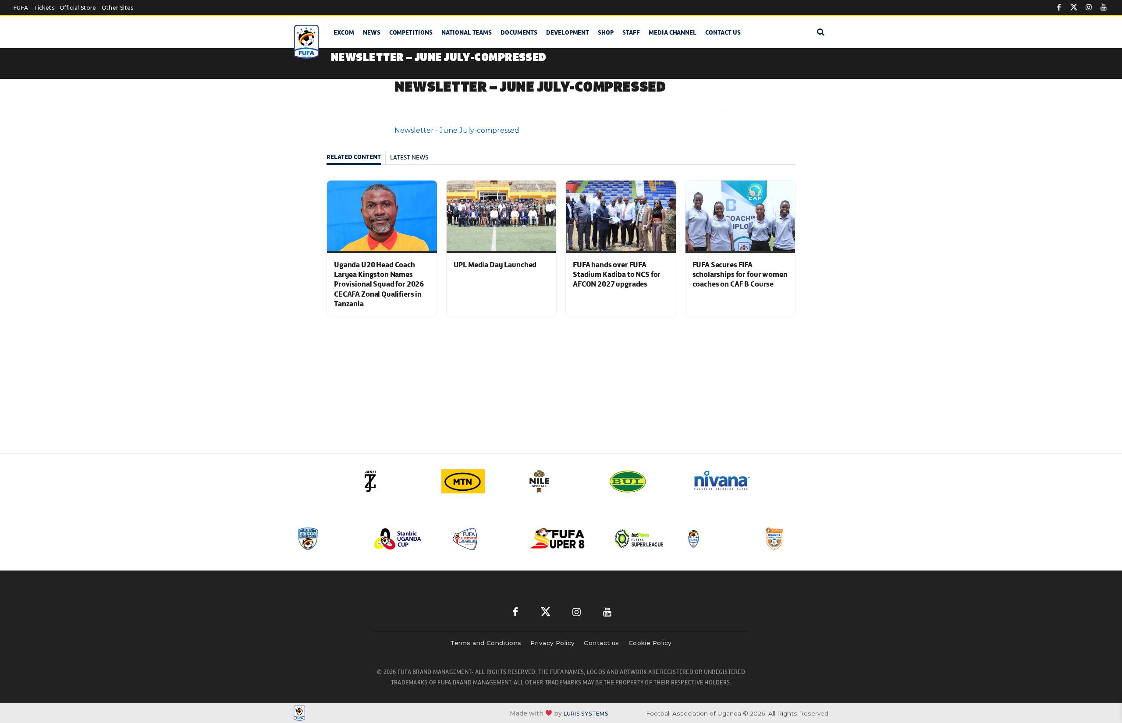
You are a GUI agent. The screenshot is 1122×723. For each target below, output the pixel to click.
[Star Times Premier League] (796, 539)
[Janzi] (394, 481)
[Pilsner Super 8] (562, 539)
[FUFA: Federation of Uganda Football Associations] (308, 41)
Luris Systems (586, 713)
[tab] (356, 158)
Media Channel (672, 32)
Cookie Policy (650, 642)
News (371, 32)
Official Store (78, 7)
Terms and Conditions (485, 642)
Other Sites (118, 7)
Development (567, 32)
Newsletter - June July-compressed (456, 130)
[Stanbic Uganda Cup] (406, 539)
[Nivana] (727, 481)
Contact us (723, 32)
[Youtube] (1103, 7)
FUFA (21, 7)
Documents (519, 32)
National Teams (466, 32)
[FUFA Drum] (718, 539)
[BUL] (644, 481)
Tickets (43, 7)
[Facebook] (1059, 7)
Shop (606, 32)
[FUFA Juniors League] (484, 539)
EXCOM (344, 32)
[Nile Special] (561, 481)
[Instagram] (1088, 7)
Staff (631, 32)
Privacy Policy (552, 642)
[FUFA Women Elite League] (328, 539)
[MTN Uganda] (477, 481)
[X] (1074, 7)
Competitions (411, 32)
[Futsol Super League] (640, 539)
